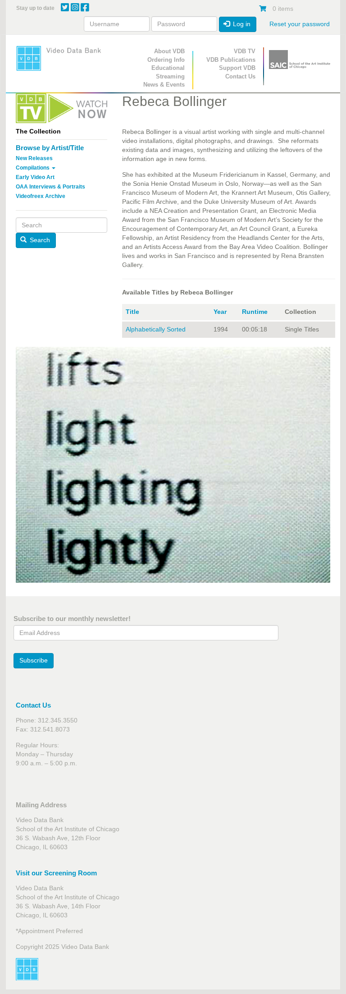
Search (39, 240)
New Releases (34, 158)
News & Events (164, 84)
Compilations (33, 168)
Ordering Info (166, 59)
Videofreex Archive (40, 196)
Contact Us (240, 76)
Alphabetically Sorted (156, 329)
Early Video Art (35, 177)
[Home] (61, 58)
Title (132, 311)
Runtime (255, 311)
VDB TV (244, 51)
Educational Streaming (168, 72)
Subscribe (33, 660)
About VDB (169, 51)
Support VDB (237, 67)
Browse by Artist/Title (50, 148)
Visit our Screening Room (56, 873)
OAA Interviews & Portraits (50, 187)
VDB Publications (230, 59)
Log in (240, 24)
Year (220, 311)
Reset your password (299, 24)
